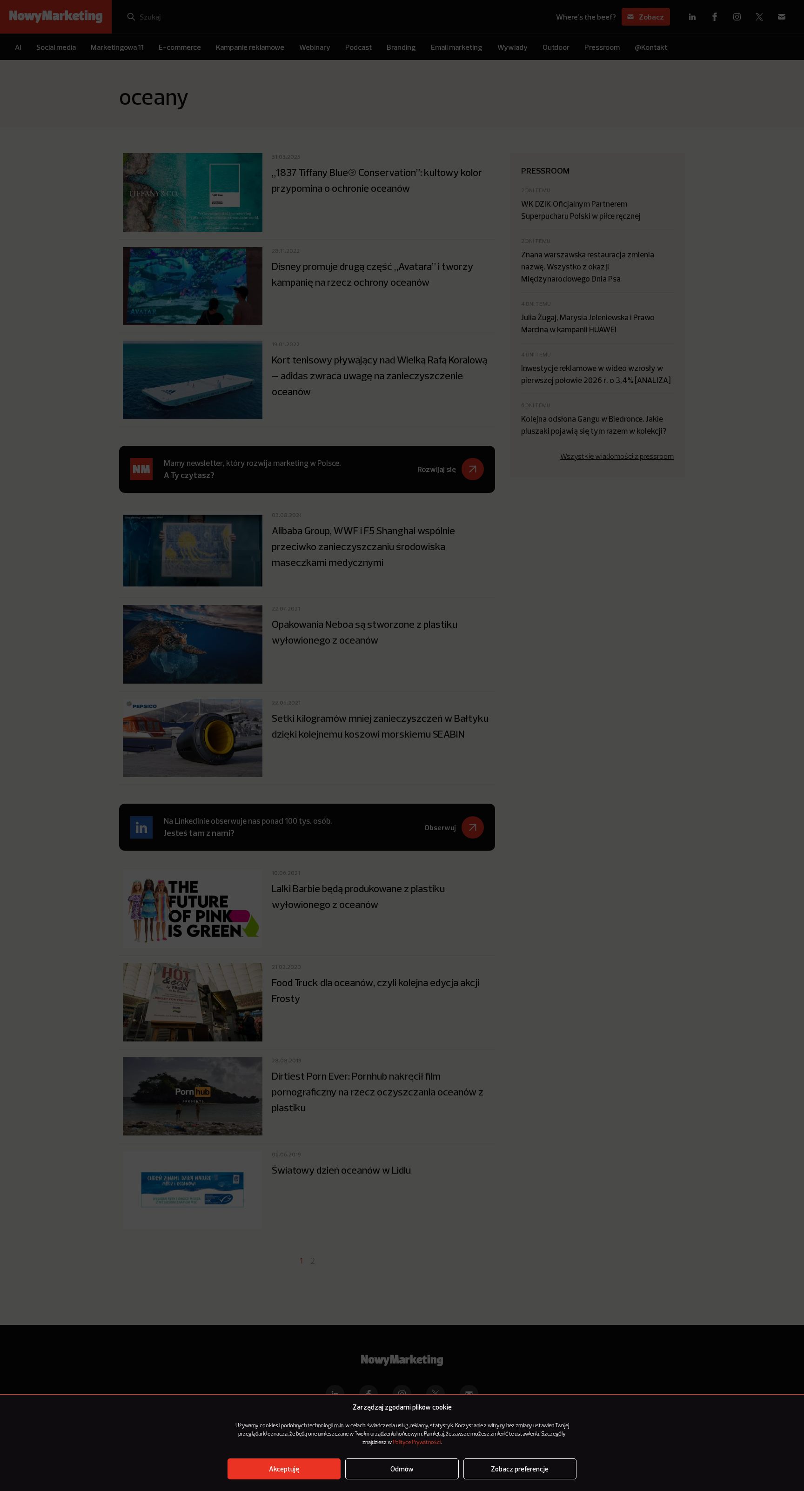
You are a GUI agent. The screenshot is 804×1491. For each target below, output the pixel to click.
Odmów (402, 1468)
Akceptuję (284, 1468)
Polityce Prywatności (417, 1442)
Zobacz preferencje (520, 1468)
